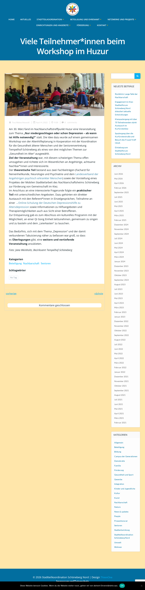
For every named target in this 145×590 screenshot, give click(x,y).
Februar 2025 (120, 220)
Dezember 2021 (121, 376)
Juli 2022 (118, 344)
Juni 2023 (118, 293)
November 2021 (121, 381)
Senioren (46, 263)
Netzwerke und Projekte (121, 19)
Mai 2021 (118, 409)
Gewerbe (118, 479)
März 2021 (119, 418)
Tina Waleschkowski (21, 122)
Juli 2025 (118, 197)
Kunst (117, 498)
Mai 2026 (118, 178)
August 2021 (119, 395)
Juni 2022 (118, 349)
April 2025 (119, 211)
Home (11, 19)
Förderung (83, 25)
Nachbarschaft (31, 263)
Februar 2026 (120, 188)
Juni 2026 (118, 174)
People (117, 516)
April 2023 (119, 303)
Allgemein (118, 442)
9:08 (56, 122)
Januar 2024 (119, 261)
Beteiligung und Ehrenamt (84, 19)
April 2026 (119, 183)
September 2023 (121, 280)
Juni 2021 (118, 404)
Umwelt (117, 542)
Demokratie (119, 461)
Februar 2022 (120, 367)
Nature (117, 507)
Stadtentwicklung (122, 530)
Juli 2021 (118, 399)
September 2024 (121, 234)
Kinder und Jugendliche (124, 488)
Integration (119, 484)
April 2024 (119, 252)
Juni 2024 (118, 243)
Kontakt (101, 25)
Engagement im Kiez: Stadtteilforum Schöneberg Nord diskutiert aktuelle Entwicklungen (124, 108)
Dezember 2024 (121, 224)
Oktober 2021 (120, 386)
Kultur (117, 493)
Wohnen (118, 547)
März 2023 (119, 307)
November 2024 (121, 229)
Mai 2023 (118, 298)
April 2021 (119, 413)
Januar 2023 (119, 316)
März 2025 (119, 215)
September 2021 (121, 390)
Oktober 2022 (120, 330)
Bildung (117, 451)
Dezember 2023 (121, 266)
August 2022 (119, 339)
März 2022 (119, 363)
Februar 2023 (120, 312)
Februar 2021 (120, 422)
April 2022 (119, 358)
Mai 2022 (118, 353)
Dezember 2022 (121, 321)
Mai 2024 (118, 247)
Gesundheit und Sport (123, 474)
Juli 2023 (118, 289)
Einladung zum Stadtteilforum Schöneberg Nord (122, 150)
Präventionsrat (120, 521)
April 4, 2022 (42, 122)
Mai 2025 (118, 206)
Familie (117, 465)
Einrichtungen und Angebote (52, 25)
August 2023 (119, 284)
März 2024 (119, 257)
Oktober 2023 (120, 275)
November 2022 (121, 326)
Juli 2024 (118, 238)
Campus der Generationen (125, 456)
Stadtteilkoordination (49, 19)
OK (122, 585)
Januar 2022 (119, 372)
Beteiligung (15, 263)
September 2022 (121, 335)
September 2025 (121, 192)
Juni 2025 (118, 201)
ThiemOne (106, 577)
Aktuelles (25, 19)
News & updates (121, 511)
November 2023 (121, 270)
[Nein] (141, 585)
